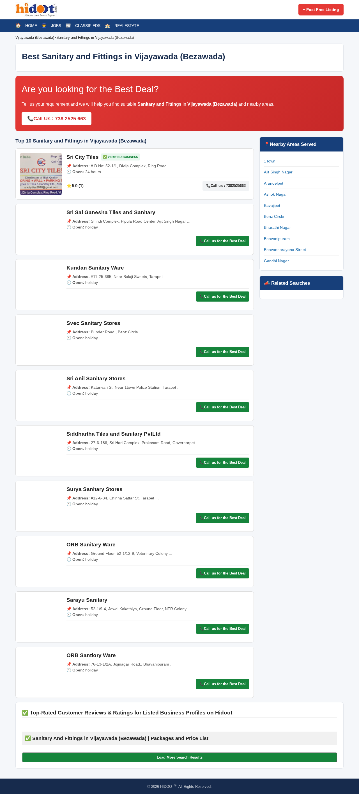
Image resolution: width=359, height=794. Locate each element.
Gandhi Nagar (276, 261)
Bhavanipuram (277, 238)
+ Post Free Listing (321, 9)
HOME (31, 25)
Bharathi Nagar (277, 227)
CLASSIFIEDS (87, 25)
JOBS (56, 25)
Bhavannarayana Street (285, 249)
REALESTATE (126, 25)
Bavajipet (272, 205)
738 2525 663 (70, 118)
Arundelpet (273, 183)
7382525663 (236, 186)
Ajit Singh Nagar (278, 172)
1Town (269, 161)
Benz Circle (274, 216)
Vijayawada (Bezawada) (34, 37)
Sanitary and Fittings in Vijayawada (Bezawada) (95, 37)
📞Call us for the (222, 241)
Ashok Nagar (275, 194)
